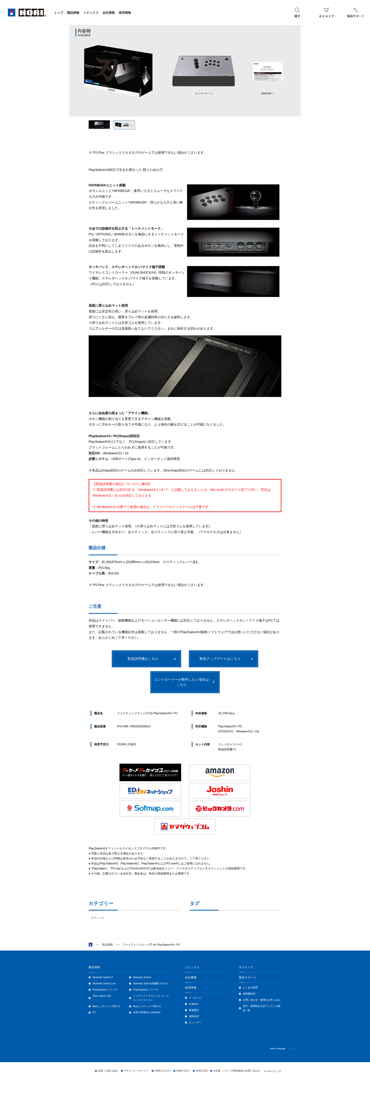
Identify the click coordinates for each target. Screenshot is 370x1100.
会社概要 (191, 977)
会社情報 (109, 12)
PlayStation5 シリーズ (145, 989)
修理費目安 (249, 993)
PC (94, 1012)
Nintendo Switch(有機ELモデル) (150, 983)
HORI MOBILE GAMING (147, 1012)
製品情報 (73, 12)
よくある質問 (250, 987)
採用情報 (125, 12)
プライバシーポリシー (136, 1070)
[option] (185, 69)
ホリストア (246, 967)
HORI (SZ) (201, 1070)
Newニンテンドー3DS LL (147, 1006)
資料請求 (194, 1016)
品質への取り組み (108, 1070)
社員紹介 (194, 1004)
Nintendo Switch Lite (103, 983)
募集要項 (194, 1010)
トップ (58, 12)
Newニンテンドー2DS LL (106, 1006)
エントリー (195, 1022)
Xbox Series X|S (101, 996)
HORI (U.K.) (183, 1070)
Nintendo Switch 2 (102, 977)
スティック (97, 917)
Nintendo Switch (142, 977)
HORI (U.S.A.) (163, 1070)
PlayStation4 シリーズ (105, 989)
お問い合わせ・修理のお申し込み (261, 1000)
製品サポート (247, 977)
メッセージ (195, 998)
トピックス (91, 12)
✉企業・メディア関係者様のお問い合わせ (236, 1070)
